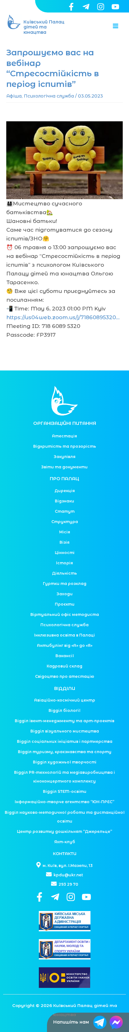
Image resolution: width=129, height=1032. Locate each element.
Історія (64, 563)
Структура (64, 521)
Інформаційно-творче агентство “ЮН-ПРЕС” (64, 801)
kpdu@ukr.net (68, 875)
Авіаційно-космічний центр (64, 700)
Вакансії (64, 655)
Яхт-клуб (64, 841)
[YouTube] (115, 7)
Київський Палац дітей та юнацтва (43, 27)
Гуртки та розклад (64, 583)
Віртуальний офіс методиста (64, 614)
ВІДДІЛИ (64, 688)
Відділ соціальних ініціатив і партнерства (64, 741)
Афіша (14, 96)
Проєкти (65, 604)
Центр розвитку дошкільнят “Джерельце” (64, 831)
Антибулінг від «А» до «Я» (64, 645)
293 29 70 (68, 884)
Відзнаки (64, 501)
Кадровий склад (64, 666)
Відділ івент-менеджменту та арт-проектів (64, 720)
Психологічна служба (49, 96)
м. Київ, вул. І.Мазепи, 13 (67, 865)
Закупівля (64, 456)
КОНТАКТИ (64, 853)
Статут (65, 511)
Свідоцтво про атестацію (64, 676)
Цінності (65, 552)
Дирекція (64, 490)
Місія (64, 532)
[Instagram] (100, 7)
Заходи (65, 594)
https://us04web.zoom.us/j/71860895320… (63, 317)
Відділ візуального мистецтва (64, 731)
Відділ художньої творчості (64, 762)
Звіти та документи (64, 467)
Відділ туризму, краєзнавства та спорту (64, 751)
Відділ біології (64, 710)
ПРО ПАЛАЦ (64, 478)
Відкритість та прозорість (64, 446)
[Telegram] (86, 7)
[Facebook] (71, 7)
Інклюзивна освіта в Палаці (64, 635)
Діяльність (64, 573)
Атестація (64, 436)
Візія (64, 542)
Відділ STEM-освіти (64, 791)
